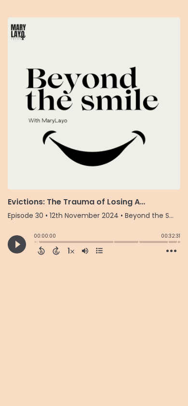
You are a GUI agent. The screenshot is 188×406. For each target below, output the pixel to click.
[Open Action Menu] (171, 251)
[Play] (17, 244)
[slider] (36, 243)
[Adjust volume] (85, 250)
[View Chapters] (99, 250)
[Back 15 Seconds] (41, 250)
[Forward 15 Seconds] (56, 250)
